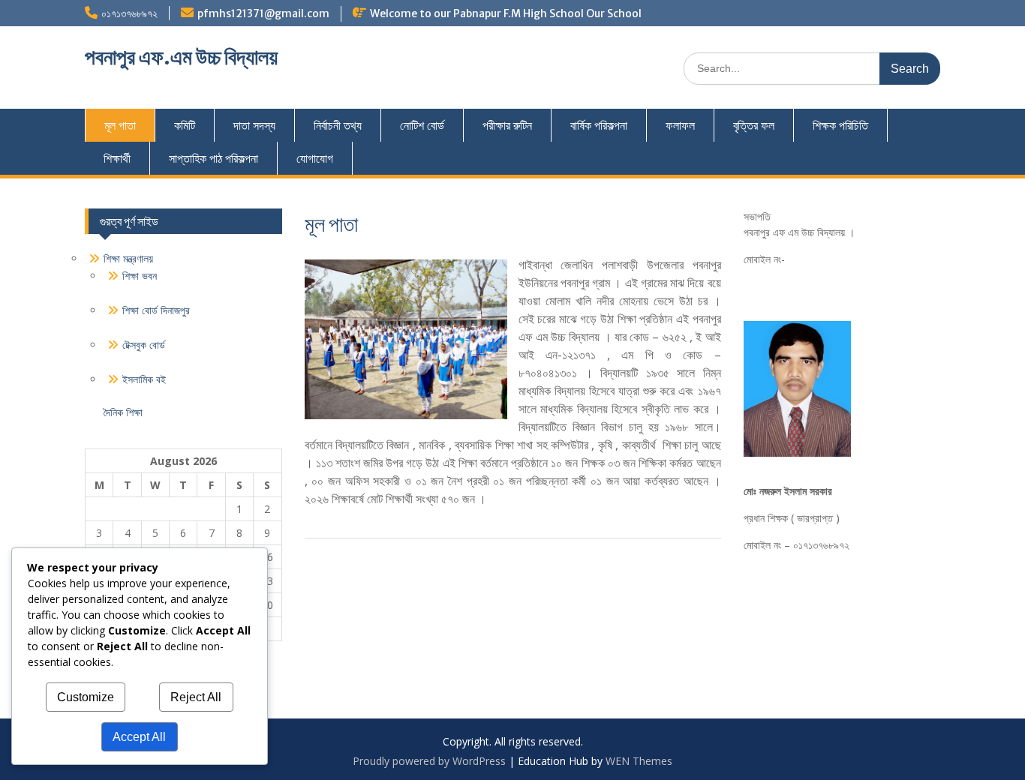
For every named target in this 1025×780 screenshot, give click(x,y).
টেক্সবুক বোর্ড (143, 345)
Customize (85, 697)
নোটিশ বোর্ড (422, 125)
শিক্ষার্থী (117, 158)
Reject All (195, 697)
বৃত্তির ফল (753, 125)
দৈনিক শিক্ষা (123, 412)
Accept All (139, 736)
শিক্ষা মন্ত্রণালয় (128, 258)
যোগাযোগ (314, 158)
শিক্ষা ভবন (139, 275)
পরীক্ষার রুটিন (507, 125)
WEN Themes (639, 761)
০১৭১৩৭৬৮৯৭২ (129, 13)
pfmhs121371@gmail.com (263, 13)
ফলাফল (680, 125)
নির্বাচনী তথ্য (338, 125)
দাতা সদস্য (254, 125)
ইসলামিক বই (144, 379)
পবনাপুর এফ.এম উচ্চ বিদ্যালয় (181, 57)
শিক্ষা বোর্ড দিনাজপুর (156, 310)
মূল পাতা (120, 125)
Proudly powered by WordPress (429, 761)
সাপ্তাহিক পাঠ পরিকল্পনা (213, 158)
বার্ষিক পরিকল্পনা (598, 125)
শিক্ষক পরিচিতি (840, 125)
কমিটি (184, 125)
